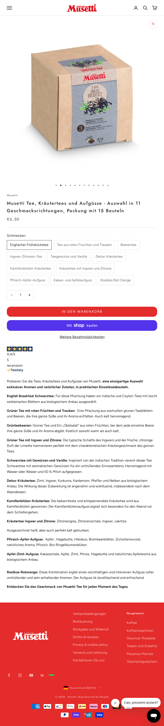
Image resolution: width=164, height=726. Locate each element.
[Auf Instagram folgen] (20, 675)
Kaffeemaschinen (140, 631)
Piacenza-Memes (140, 654)
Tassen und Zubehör (142, 646)
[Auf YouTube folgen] (31, 675)
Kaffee (132, 623)
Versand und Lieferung (90, 652)
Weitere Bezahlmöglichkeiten (82, 337)
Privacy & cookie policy (90, 645)
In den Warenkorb (82, 312)
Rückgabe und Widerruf (91, 629)
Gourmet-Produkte (141, 638)
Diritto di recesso (86, 637)
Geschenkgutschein (142, 661)
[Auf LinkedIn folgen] (42, 675)
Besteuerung (82, 621)
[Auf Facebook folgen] (9, 675)
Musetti (12, 195)
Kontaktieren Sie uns (88, 660)
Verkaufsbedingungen (89, 614)
